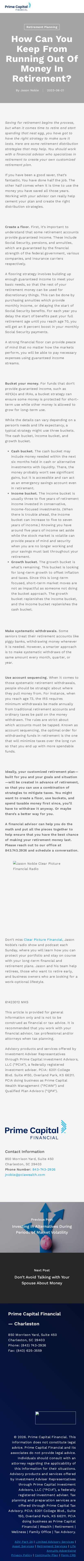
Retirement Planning (42, 27)
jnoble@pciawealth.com (25, 1175)
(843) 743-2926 (33, 1345)
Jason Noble (30, 90)
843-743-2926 (44, 1169)
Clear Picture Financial (43, 940)
